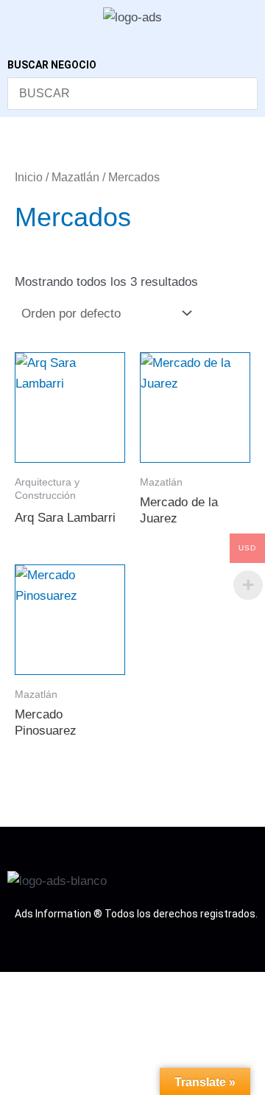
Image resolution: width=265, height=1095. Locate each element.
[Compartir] (95, 986)
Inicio (29, 177)
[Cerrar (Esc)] (134, 986)
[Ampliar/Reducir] (17, 986)
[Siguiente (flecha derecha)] (56, 1009)
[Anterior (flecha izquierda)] (17, 1009)
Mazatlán (75, 177)
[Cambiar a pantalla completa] (56, 986)
